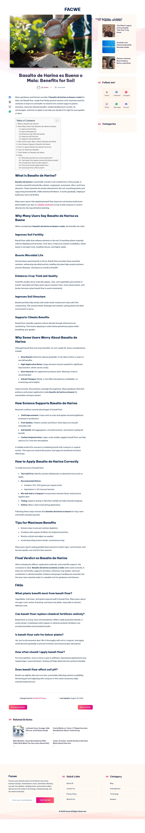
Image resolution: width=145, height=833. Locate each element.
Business (50, 19)
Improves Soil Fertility (28, 129)
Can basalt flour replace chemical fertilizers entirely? (40, 160)
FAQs (20, 155)
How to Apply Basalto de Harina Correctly (34, 147)
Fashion (60, 19)
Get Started (45, 800)
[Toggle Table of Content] (56, 120)
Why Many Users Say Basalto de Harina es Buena (37, 126)
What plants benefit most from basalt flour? (37, 158)
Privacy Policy (72, 794)
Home (25, 19)
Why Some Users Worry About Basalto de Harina (37, 142)
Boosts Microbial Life (29, 132)
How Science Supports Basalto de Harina (34, 144)
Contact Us (71, 789)
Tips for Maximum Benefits (28, 150)
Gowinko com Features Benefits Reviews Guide (124, 45)
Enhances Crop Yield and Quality (33, 134)
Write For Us (71, 799)
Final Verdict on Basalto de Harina (31, 152)
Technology (36, 19)
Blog (111, 783)
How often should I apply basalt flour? (35, 165)
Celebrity (71, 19)
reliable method (44, 205)
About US (70, 783)
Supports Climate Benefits (31, 139)
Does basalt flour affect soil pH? (33, 168)
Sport (80, 19)
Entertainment (115, 789)
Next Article (85, 707)
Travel (89, 19)
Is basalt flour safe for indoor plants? (35, 163)
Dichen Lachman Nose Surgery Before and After (124, 60)
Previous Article (18, 707)
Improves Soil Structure (30, 136)
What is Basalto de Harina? (28, 124)
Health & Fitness (103, 19)
